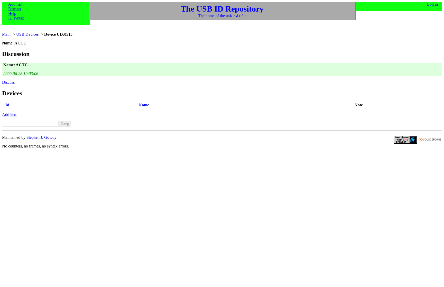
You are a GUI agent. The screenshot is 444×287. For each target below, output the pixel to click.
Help (12, 13)
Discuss (14, 9)
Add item (15, 4)
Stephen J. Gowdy (41, 137)
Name (144, 105)
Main (6, 34)
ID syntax (16, 18)
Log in (432, 4)
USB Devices (27, 34)
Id (7, 105)
